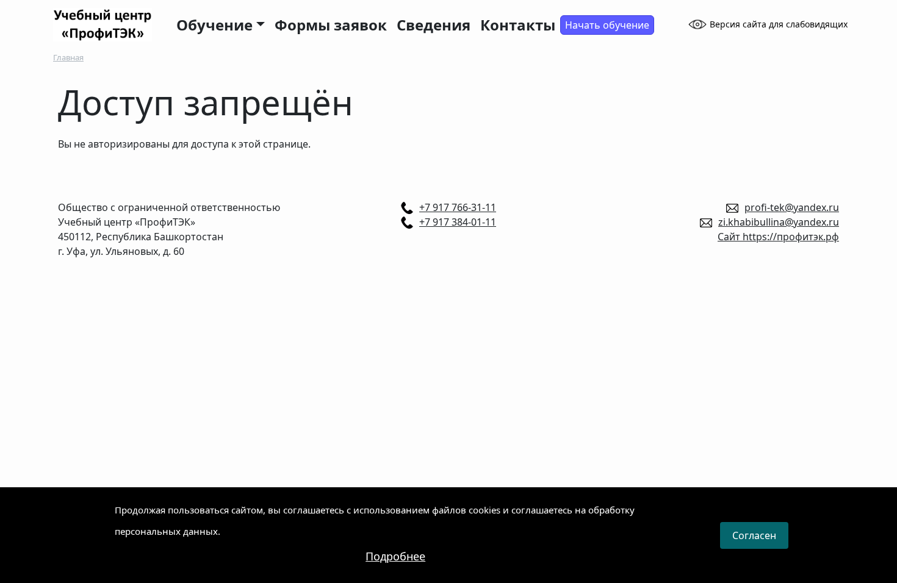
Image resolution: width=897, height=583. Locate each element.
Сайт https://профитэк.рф (778, 236)
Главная (68, 57)
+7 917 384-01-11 (457, 222)
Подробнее (395, 556)
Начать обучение (607, 25)
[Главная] (107, 24)
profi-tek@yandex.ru (791, 207)
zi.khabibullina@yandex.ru (778, 222)
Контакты (517, 25)
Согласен (754, 535)
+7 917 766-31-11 (457, 207)
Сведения (433, 25)
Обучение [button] (214, 25)
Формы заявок (331, 25)
